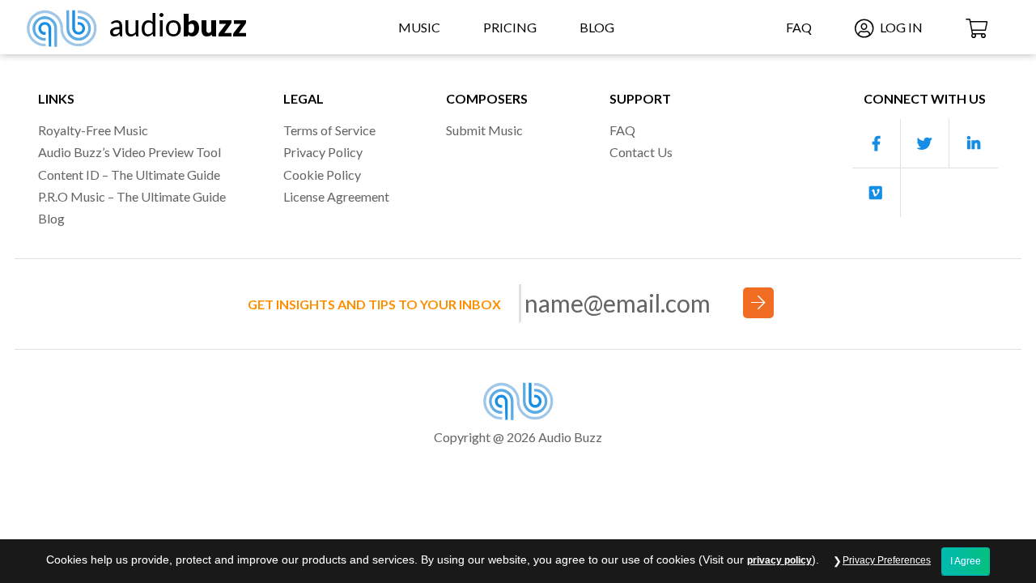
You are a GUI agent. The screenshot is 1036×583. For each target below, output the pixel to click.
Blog (597, 27)
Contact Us (641, 152)
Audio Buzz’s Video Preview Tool (129, 152)
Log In (900, 27)
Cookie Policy (322, 174)
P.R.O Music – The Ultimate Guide (132, 196)
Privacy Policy (323, 152)
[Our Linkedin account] (973, 143)
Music (419, 27)
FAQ (799, 27)
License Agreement (336, 196)
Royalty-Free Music (93, 130)
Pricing (510, 27)
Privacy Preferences (887, 560)
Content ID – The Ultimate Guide (129, 174)
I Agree (965, 561)
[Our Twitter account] (925, 143)
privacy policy (779, 560)
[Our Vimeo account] (876, 192)
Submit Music (484, 130)
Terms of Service (329, 130)
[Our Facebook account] (876, 143)
